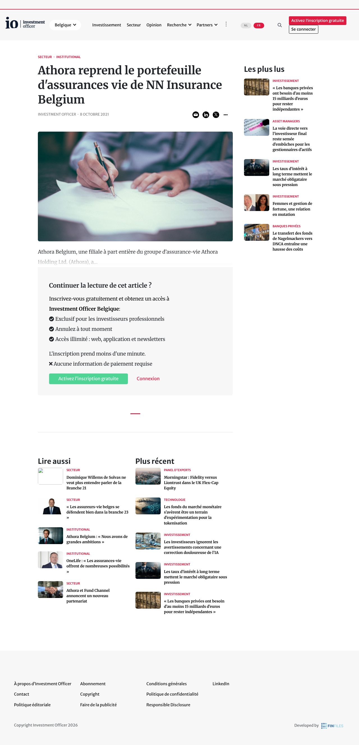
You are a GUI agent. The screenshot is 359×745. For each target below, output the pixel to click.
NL (246, 25)
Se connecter (303, 29)
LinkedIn (221, 683)
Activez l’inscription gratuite (317, 20)
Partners (205, 24)
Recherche (177, 24)
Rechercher (280, 24)
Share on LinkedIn (205, 114)
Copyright (89, 694)
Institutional (68, 57)
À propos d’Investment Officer (42, 683)
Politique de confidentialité (172, 694)
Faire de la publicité (98, 704)
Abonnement (93, 683)
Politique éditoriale (32, 704)
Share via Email (195, 114)
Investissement (106, 24)
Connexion (148, 379)
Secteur (134, 24)
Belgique (63, 24)
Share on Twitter (216, 114)
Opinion (154, 24)
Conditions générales (166, 683)
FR (259, 25)
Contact (21, 694)
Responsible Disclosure (168, 704)
